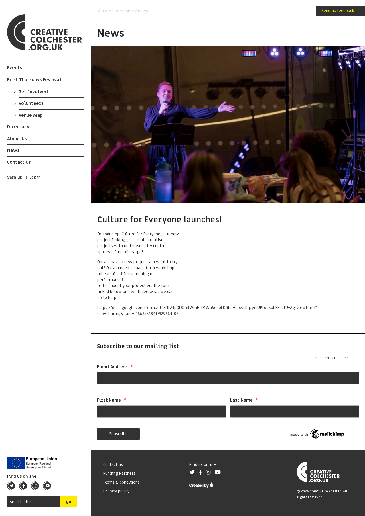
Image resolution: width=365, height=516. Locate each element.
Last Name (244, 401)
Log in (35, 177)
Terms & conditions (121, 482)
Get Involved (33, 92)
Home (128, 11)
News (13, 150)
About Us (17, 139)
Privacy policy (116, 491)
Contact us (113, 464)
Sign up (15, 177)
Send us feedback (340, 10)
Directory (18, 127)
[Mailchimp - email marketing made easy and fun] (317, 434)
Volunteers (31, 103)
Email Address (115, 367)
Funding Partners (119, 473)
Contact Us (19, 162)
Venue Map (31, 115)
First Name (111, 401)
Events (14, 68)
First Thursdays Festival (34, 80)
